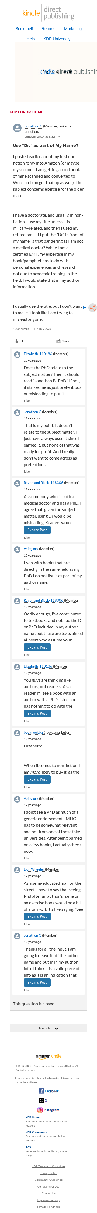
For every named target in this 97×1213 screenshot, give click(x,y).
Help (31, 39)
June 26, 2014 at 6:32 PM (42, 136)
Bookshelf (24, 28)
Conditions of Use (48, 1186)
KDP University (57, 39)
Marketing (73, 28)
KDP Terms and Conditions (48, 1166)
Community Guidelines (49, 1179)
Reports (48, 28)
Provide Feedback (48, 1206)
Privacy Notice (48, 1173)
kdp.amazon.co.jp (48, 1200)
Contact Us (49, 1193)
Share (66, 341)
